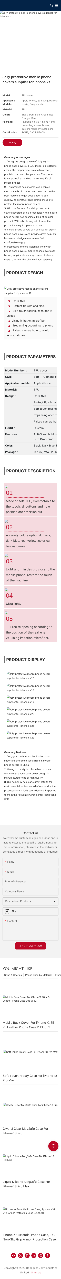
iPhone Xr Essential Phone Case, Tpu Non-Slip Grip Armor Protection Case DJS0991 (29, 1237)
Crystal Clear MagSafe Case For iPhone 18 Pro (25, 1131)
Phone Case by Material (38, 974)
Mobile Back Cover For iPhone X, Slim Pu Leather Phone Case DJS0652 (29, 1025)
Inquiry (12, 142)
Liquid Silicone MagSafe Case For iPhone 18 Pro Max (26, 1184)
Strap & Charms (13, 974)
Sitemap (36, 1272)
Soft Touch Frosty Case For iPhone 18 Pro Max (30, 1078)
